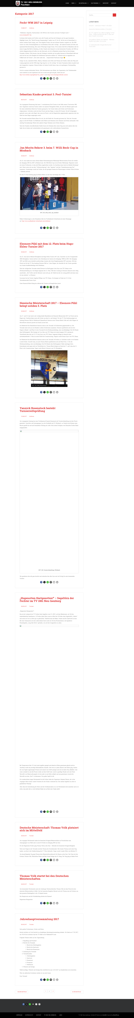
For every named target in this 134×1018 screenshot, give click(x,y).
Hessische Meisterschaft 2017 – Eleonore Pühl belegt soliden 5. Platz (48, 304)
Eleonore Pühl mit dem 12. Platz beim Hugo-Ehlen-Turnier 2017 (47, 245)
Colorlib (104, 1015)
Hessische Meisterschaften (97, 29)
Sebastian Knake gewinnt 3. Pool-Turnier (45, 94)
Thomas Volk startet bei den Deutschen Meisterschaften (44, 877)
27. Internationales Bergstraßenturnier (100, 45)
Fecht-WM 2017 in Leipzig (36, 22)
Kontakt (113, 3)
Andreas (31, 28)
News (73, 3)
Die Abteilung (83, 3)
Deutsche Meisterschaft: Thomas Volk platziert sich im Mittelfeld (49, 829)
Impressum (19, 1015)
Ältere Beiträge (76, 992)
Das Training (94, 3)
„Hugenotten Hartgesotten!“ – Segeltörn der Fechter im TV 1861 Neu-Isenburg (47, 599)
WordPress (116, 1015)
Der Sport (105, 3)
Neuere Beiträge (22, 992)
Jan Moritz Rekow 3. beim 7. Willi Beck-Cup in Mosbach (49, 149)
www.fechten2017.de (25, 35)
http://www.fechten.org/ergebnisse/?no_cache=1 (32, 74)
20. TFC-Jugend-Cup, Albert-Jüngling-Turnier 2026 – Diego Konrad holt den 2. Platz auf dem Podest (101, 34)
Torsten (31, 606)
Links (60, 1015)
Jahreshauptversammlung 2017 (39, 919)
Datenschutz (29, 1015)
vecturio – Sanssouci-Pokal (97, 25)
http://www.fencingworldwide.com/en (57, 74)
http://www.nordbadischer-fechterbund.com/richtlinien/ (36, 221)
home (67, 3)
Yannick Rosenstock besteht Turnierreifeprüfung (37, 409)
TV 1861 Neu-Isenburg (50, 1015)
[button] (41, 78)
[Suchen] (114, 15)
